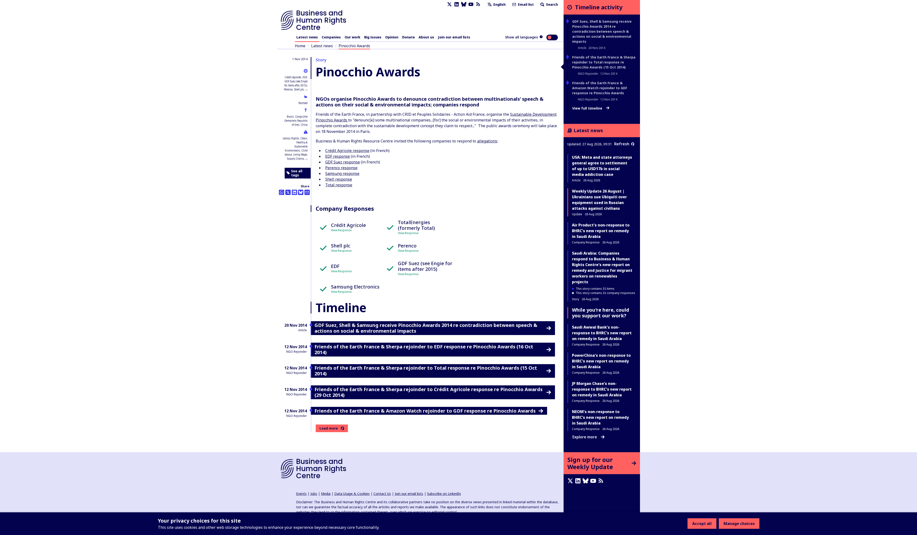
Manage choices (739, 523)
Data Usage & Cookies (352, 493)
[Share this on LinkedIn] (294, 192)
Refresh (621, 144)
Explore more (584, 437)
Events (301, 493)
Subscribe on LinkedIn (444, 493)
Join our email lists (454, 37)
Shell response (338, 179)
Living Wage (300, 154)
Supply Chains (295, 158)
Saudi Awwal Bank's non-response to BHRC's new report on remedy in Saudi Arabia (602, 333)
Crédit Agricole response (347, 150)
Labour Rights (291, 138)
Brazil (290, 116)
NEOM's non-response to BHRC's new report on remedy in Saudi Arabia (600, 417)
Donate (408, 37)
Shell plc (299, 89)
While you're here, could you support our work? (600, 313)
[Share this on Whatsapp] (281, 192)
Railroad (303, 103)
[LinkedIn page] (456, 4)
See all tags (296, 173)
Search (551, 4)
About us (426, 37)
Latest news (307, 37)
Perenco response (341, 167)
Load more (329, 428)
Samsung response (342, 173)
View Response (341, 230)
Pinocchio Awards (354, 45)
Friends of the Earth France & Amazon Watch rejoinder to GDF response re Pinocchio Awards (599, 88)
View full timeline (587, 108)
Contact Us (382, 493)
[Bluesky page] (464, 4)
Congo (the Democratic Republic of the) (296, 120)
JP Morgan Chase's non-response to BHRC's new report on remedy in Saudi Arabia (602, 389)
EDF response (337, 156)
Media (326, 493)
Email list (525, 4)
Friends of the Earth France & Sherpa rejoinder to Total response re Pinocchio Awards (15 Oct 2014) (603, 62)
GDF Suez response (342, 162)
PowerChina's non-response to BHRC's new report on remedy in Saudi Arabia (601, 361)
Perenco (288, 89)
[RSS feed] (478, 4)
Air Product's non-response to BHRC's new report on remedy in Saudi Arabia (600, 230)
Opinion (391, 37)
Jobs (313, 493)
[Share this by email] (307, 192)
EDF (305, 77)
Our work (352, 37)
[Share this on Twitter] (288, 192)
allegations (487, 141)
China (304, 124)
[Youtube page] (471, 4)
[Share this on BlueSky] (300, 192)
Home (300, 45)
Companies (331, 37)
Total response (338, 185)
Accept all (702, 523)
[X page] (449, 4)
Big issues (372, 37)
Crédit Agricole (293, 77)
